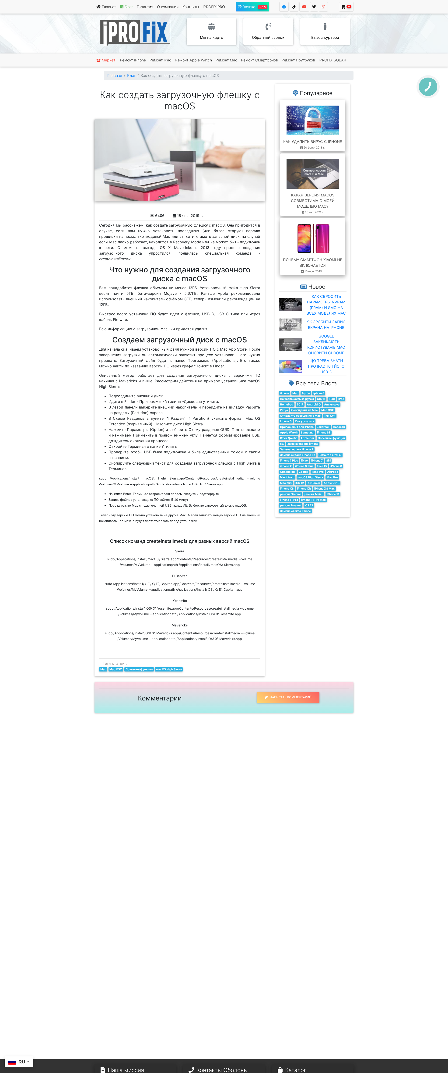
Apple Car (307, 438)
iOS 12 (299, 483)
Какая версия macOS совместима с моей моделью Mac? (313, 201)
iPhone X (286, 466)
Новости (339, 427)
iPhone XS (287, 488)
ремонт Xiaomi (290, 494)
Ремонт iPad (161, 60)
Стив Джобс (288, 438)
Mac (103, 669)
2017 (300, 404)
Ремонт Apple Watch (193, 60)
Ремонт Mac (226, 60)
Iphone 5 (286, 421)
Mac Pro (332, 477)
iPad (341, 399)
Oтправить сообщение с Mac (300, 415)
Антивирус (332, 404)
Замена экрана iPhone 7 (296, 449)
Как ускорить (304, 421)
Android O (314, 404)
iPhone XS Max (324, 488)
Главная (108, 6)
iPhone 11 (333, 494)
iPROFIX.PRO (214, 6)
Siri (328, 460)
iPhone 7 (317, 460)
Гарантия (145, 6)
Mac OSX (115, 669)
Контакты (190, 6)
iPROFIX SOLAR (332, 60)
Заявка (254, 6)
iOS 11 (321, 399)
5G (282, 443)
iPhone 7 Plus (289, 460)
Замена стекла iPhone (295, 511)
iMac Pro (318, 471)
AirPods (332, 471)
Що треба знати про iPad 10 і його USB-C (326, 366)
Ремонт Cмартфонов (259, 60)
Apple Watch (289, 432)
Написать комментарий (290, 697)
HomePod (286, 404)
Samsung (307, 432)
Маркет (108, 60)
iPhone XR (304, 488)
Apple (306, 393)
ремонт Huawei (290, 505)
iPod (332, 399)
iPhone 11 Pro (289, 499)
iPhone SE (323, 432)
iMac (304, 460)
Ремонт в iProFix (329, 455)
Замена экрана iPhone (302, 443)
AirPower (314, 483)
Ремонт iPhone (133, 60)
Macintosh (287, 477)
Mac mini (286, 483)
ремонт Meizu (313, 494)
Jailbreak (323, 427)
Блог (131, 75)
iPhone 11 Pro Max (313, 499)
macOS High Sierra (169, 669)
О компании (168, 6)
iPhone (284, 393)
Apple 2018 (332, 483)
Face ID (322, 466)
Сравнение (287, 471)
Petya (284, 410)
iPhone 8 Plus (304, 466)
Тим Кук (329, 415)
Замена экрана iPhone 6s (297, 455)
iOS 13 (308, 505)
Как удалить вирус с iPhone (312, 141)
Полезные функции (139, 669)
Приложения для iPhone (297, 427)
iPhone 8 (336, 466)
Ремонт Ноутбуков (298, 60)
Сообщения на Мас (304, 410)
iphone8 (318, 393)
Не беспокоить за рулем (297, 399)
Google (303, 471)
